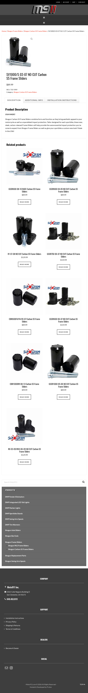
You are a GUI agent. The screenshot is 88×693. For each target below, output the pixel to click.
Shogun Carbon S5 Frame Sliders (35, 31)
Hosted (32, 687)
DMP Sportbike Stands (14, 513)
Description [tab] (14, 100)
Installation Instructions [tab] (62, 100)
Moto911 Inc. (13, 587)
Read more (24, 202)
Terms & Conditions (13, 629)
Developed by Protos (44, 687)
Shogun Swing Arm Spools (15, 561)
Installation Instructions (15, 618)
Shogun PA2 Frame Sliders (18, 546)
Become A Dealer (12, 648)
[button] (44, 17)
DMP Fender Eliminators (14, 497)
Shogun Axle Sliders (13, 530)
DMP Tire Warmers (12, 525)
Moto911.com (44, 9)
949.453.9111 (12, 599)
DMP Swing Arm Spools (14, 519)
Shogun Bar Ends (11, 536)
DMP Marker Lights (12, 508)
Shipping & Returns (13, 625)
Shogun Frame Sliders (15, 31)
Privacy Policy (11, 622)
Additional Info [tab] (34, 100)
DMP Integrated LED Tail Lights (17, 502)
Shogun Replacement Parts (15, 556)
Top (82, 684)
